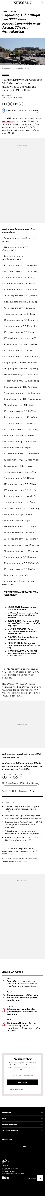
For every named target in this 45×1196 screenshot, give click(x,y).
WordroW (13, 861)
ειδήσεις (24, 851)
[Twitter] (10, 104)
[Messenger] (15, 104)
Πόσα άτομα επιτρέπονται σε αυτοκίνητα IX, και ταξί (24, 645)
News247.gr (24, 769)
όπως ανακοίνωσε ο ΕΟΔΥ (26, 124)
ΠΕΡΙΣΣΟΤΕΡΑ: (8, 802)
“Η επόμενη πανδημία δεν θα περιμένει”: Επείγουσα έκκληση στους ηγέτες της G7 (23, 816)
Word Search (24, 861)
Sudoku (5, 861)
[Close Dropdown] (42, 1112)
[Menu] (3, 3)
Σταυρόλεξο (34, 859)
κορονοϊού (7, 121)
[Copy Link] (21, 104)
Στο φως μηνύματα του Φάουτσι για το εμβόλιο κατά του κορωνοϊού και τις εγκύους (22, 809)
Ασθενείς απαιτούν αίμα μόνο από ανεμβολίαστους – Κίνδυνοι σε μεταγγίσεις (23, 832)
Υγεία (4, 11)
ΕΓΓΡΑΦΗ (22, 1146)
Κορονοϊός (23, 791)
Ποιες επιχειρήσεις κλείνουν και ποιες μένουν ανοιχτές (23, 631)
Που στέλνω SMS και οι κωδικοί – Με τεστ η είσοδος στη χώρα (24, 623)
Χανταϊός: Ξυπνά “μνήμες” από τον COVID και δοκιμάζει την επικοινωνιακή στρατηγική (23, 824)
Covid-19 (12, 11)
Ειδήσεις (20, 763)
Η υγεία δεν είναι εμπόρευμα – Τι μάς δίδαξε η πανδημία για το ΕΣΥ (21, 838)
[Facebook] (4, 104)
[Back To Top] (40, 1178)
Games (13, 859)
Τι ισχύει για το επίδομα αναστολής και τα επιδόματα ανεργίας (24, 615)
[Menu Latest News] (41, 3)
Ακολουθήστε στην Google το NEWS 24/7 (18, 849)
